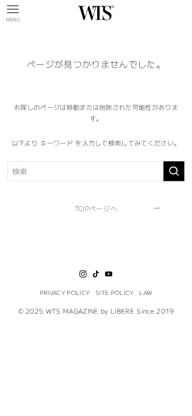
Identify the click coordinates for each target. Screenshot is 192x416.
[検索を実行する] (174, 171)
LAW (145, 292)
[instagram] (83, 274)
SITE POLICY (114, 292)
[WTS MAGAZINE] (96, 13)
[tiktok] (96, 274)
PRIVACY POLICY (65, 292)
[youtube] (109, 274)
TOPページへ (96, 208)
